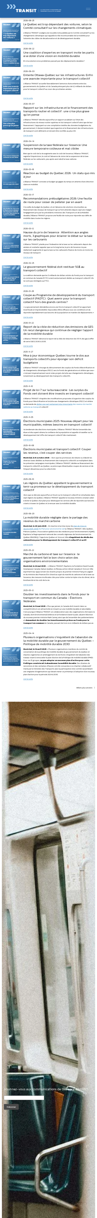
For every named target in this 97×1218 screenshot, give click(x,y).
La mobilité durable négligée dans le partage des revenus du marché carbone (55, 519)
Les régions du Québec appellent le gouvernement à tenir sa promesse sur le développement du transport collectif (58, 486)
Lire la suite (28, 43)
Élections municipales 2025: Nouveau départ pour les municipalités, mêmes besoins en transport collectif (58, 423)
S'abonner (11, 1106)
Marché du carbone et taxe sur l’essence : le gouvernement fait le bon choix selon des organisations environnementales (51, 557)
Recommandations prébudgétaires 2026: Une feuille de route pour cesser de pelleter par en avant (57, 200)
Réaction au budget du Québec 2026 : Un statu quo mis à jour (59, 175)
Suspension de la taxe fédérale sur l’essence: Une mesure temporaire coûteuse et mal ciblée (55, 147)
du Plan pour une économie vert (55, 527)
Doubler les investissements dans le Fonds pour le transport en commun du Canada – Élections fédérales (56, 597)
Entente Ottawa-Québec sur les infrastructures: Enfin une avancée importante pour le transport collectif (58, 77)
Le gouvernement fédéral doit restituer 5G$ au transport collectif (53, 268)
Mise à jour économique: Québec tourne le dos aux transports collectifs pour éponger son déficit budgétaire (56, 359)
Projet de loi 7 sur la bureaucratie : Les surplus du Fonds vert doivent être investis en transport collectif (58, 392)
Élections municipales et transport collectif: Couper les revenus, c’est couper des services (57, 451)
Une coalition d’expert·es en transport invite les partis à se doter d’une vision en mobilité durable (58, 54)
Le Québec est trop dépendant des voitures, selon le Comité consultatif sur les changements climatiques (57, 26)
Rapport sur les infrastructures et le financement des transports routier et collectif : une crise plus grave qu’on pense (58, 111)
